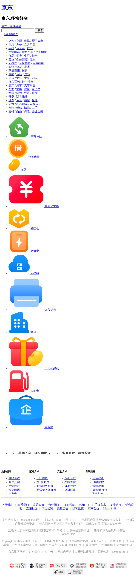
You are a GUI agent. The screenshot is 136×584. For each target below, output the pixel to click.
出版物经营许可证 (78, 530)
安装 (11, 107)
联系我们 (23, 504)
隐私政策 (78, 508)
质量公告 (62, 508)
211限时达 (42, 482)
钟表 (27, 92)
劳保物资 (24, 63)
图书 (11, 89)
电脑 (11, 44)
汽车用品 (29, 85)
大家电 (12, 493)
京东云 (49, 551)
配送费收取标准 (46, 489)
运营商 (20, 48)
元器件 (12, 63)
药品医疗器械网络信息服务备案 (101, 519)
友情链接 (115, 504)
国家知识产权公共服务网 (75, 572)
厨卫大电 (37, 40)
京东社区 (32, 508)
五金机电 (38, 63)
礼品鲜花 (22, 104)
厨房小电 (27, 51)
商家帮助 (69, 504)
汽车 (19, 85)
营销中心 (84, 504)
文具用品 (29, 44)
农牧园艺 (35, 104)
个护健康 (41, 51)
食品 (11, 55)
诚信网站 (58, 565)
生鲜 (27, 55)
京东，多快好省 (11, 26)
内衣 (35, 78)
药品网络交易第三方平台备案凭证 (61, 523)
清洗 (27, 107)
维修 (19, 107)
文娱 (19, 89)
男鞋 (11, 74)
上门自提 (42, 478)
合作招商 (54, 504)
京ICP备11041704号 (56, 519)
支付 (11, 111)
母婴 (11, 96)
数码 (30, 48)
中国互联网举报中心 (78, 565)
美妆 (11, 59)
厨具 (25, 70)
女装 (19, 78)
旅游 (27, 100)
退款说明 (98, 485)
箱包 (19, 92)
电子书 (36, 89)
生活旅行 (14, 485)
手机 (11, 48)
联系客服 (38, 504)
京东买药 (14, 81)
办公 (19, 44)
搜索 (39, 30)
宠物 (32, 59)
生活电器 (14, 51)
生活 (35, 100)
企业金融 (37, 111)
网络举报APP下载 (98, 565)
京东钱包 (35, 551)
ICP (75, 519)
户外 (27, 74)
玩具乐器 (22, 96)
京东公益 (93, 508)
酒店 (19, 100)
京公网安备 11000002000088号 (21, 519)
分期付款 (70, 485)
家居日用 (14, 70)
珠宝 (35, 92)
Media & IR (110, 508)
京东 (7, 7)
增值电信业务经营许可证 (117, 544)
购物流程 (14, 478)
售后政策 (98, 478)
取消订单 (98, 493)
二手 (35, 107)
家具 (27, 66)
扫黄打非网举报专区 (118, 565)
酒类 (19, 55)
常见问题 (14, 489)
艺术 (11, 104)
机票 (11, 100)
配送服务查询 (44, 485)
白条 (19, 111)
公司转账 (70, 489)
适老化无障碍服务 (59, 572)
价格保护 (98, 482)
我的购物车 (11, 34)
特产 (35, 55)
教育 (27, 89)
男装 (11, 78)
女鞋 (11, 92)
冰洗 (11, 40)
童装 (27, 78)
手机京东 (100, 504)
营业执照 (92, 544)
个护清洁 (22, 59)
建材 (19, 66)
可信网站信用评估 (18, 565)
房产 (11, 85)
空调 (19, 40)
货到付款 (70, 478)
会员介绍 (14, 482)
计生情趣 (27, 81)
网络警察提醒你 (38, 565)
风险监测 (47, 508)
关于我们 (7, 504)
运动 (19, 74)
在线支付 (70, 482)
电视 (27, 40)
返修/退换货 (99, 489)
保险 (27, 111)
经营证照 (116, 541)
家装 (11, 66)
